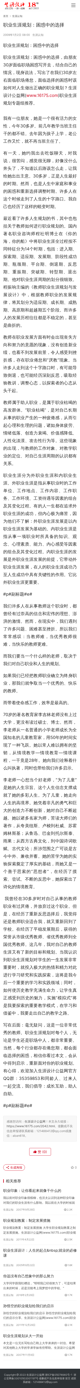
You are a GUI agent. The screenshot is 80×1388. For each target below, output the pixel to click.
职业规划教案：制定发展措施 (26, 1220)
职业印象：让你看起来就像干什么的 (32, 1190)
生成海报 (15, 1167)
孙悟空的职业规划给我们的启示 (28, 1306)
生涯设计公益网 (35, 1121)
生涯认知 (38, 34)
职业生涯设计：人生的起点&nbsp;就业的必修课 (40, 1253)
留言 (67, 1378)
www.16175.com (42, 95)
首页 (5, 16)
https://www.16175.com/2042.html (31, 1126)
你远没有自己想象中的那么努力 (28, 1276)
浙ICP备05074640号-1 (58, 1374)
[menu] (73, 5)
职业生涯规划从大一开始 (23, 1336)
